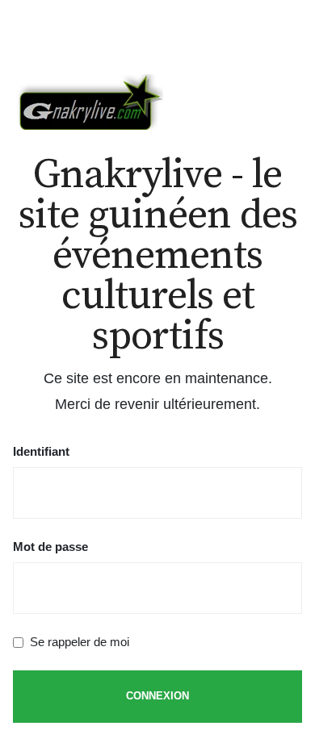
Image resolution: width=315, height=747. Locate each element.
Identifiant (41, 451)
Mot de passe (50, 546)
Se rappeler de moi (79, 642)
